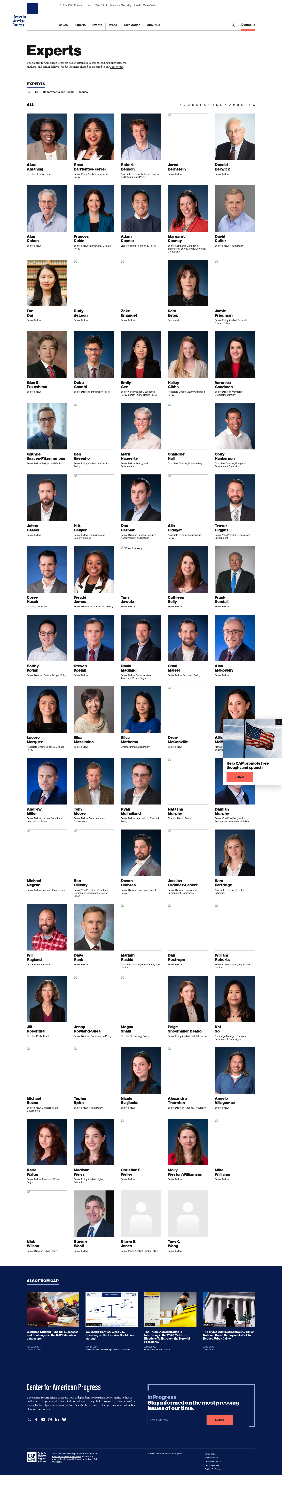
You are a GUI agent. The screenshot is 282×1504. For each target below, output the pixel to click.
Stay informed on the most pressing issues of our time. (193, 1402)
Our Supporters (212, 1465)
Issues (63, 25)
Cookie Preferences (214, 1469)
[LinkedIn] (56, 1419)
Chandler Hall (209, 1349)
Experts (80, 25)
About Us (153, 25)
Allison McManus (122, 1349)
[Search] (233, 27)
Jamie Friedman (93, 1349)
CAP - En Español (213, 1461)
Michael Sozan (151, 1349)
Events (97, 25)
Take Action (132, 25)
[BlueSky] (64, 1419)
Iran (89, 5)
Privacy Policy (211, 1457)
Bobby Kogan (107, 1349)
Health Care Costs (145, 5)
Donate (246, 25)
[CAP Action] (37, 1457)
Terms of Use (211, 1454)
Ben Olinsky (164, 1349)
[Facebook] (36, 1419)
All (36, 92)
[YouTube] (43, 1419)
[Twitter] (29, 1419)
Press (113, 25)
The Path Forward (73, 5)
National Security (120, 5)
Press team (116, 67)
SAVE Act (101, 5)
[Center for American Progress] (33, 15)
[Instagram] (50, 1419)
